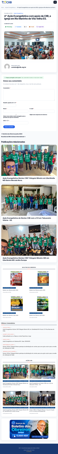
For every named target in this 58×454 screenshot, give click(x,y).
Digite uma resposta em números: (38, 114)
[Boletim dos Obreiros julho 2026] (16, 278)
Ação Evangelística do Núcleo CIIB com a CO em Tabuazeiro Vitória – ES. (41, 384)
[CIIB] (6, 2)
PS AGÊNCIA (29, 451)
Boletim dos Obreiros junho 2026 (37, 290)
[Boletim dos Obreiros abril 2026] (42, 303)
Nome (5, 108)
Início (2, 7)
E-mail (32, 108)
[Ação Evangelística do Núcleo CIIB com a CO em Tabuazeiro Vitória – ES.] (42, 371)
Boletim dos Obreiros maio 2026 (10, 315)
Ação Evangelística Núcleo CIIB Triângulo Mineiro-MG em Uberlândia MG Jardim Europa (16, 410)
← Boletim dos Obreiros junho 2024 (11, 134)
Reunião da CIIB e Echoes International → (13, 136)
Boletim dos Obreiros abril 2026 (37, 315)
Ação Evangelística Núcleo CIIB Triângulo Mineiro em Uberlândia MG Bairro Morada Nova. (15, 384)
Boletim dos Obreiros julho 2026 (10, 290)
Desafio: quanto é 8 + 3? (10, 102)
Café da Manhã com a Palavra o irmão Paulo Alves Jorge (17, 336)
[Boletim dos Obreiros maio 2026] (16, 303)
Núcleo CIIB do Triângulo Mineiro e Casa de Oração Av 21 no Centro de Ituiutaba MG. (41, 410)
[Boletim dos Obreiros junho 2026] (42, 278)
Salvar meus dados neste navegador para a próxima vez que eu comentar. (14, 116)
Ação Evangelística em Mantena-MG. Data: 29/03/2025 (16, 341)
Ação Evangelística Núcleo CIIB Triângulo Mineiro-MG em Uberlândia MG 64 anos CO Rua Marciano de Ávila (28, 330)
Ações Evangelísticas (10, 7)
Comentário (6, 88)
